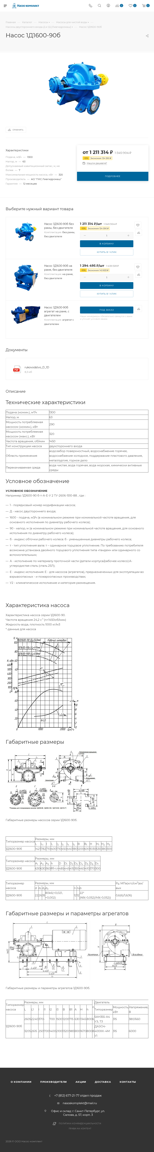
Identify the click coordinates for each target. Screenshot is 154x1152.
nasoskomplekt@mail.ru (80, 1103)
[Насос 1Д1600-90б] (77, 87)
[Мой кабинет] (108, 6)
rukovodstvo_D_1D (37, 367)
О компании (21, 1081)
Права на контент (80, 1128)
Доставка (103, 1081)
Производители (53, 1081)
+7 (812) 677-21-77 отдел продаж (78, 1095)
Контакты (128, 1081)
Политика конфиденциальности (80, 1123)
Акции (80, 1081)
